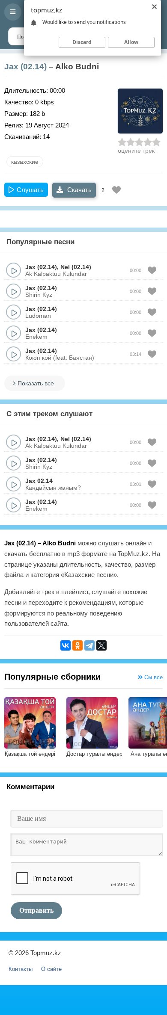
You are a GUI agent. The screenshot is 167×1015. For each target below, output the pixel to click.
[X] (101, 645)
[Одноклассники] (77, 645)
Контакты (21, 969)
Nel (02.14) (75, 266)
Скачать (79, 189)
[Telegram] (89, 645)
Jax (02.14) (25, 66)
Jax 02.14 (39, 480)
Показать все (36, 383)
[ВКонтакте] (65, 645)
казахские (25, 161)
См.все (153, 677)
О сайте (51, 969)
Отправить (36, 910)
